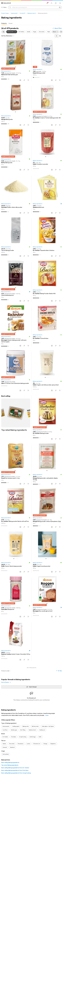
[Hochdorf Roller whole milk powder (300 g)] (16, 195)
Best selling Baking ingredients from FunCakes (14, 770)
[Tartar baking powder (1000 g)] (16, 238)
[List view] (60, 36)
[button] (29, 71)
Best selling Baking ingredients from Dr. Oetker (15, 768)
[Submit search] (10, 7)
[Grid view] (56, 36)
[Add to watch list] (24, 80)
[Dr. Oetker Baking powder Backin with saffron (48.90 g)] (16, 509)
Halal (48, 31)
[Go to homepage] (6, 3)
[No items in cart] (60, 3)
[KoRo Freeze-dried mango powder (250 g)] (16, 553)
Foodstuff (22, 13)
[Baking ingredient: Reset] (15, 31)
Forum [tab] (10, 23)
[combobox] (3, 31)
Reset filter (58, 28)
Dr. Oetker (21, 31)
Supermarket (14, 13)
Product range (5, 13)
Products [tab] (4, 23)
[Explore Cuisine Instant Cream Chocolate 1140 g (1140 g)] (16, 641)
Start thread (33, 687)
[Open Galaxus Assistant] (55, 3)
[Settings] (47, 3)
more (47, 715)
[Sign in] (51, 3)
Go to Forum (5, 682)
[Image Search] (60, 7)
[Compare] (20, 80)
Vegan (34, 31)
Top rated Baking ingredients (9, 765)
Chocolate (41, 31)
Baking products (32, 13)
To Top (60, 671)
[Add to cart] (28, 80)
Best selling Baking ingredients (10, 762)
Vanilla (28, 31)
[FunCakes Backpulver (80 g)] (16, 598)
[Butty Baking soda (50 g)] (16, 151)
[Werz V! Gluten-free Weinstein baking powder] (16, 372)
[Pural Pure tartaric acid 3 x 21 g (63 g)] (16, 465)
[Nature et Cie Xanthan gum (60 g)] (16, 61)
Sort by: (3, 36)
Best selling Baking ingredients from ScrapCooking (16, 773)
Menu (5, 7)
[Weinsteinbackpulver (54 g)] (16, 282)
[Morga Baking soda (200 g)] (16, 106)
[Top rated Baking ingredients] (15, 413)
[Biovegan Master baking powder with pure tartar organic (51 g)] (16, 327)
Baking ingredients (6, 71)
